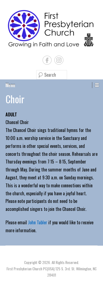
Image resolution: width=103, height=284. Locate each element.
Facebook (47, 60)
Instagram (58, 60)
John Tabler (37, 222)
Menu (10, 85)
